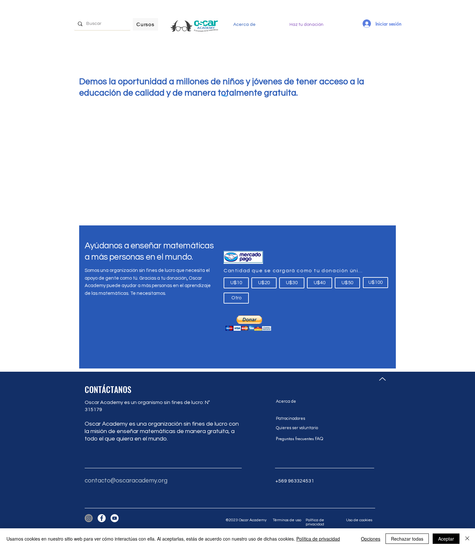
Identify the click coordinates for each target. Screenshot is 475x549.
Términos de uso (287, 520)
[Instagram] (89, 518)
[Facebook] (102, 518)
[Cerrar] (467, 538)
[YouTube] (115, 518)
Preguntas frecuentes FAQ (299, 438)
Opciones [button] (370, 538)
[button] (248, 323)
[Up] (382, 379)
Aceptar (446, 538)
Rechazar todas (407, 538)
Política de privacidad (315, 522)
